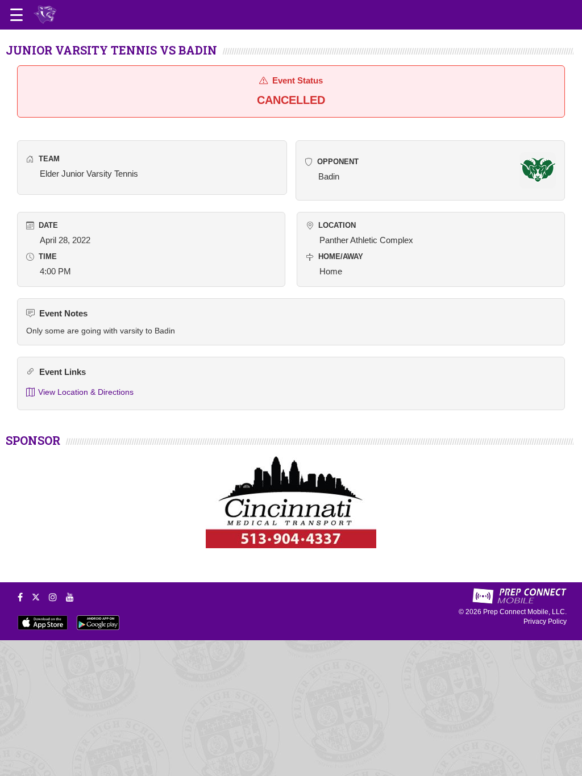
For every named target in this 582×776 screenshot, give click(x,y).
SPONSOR (33, 440)
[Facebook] (20, 597)
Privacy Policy (545, 621)
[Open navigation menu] (16, 14)
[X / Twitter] (36, 597)
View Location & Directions (86, 392)
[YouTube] (70, 597)
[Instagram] (53, 597)
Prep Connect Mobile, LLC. (525, 612)
